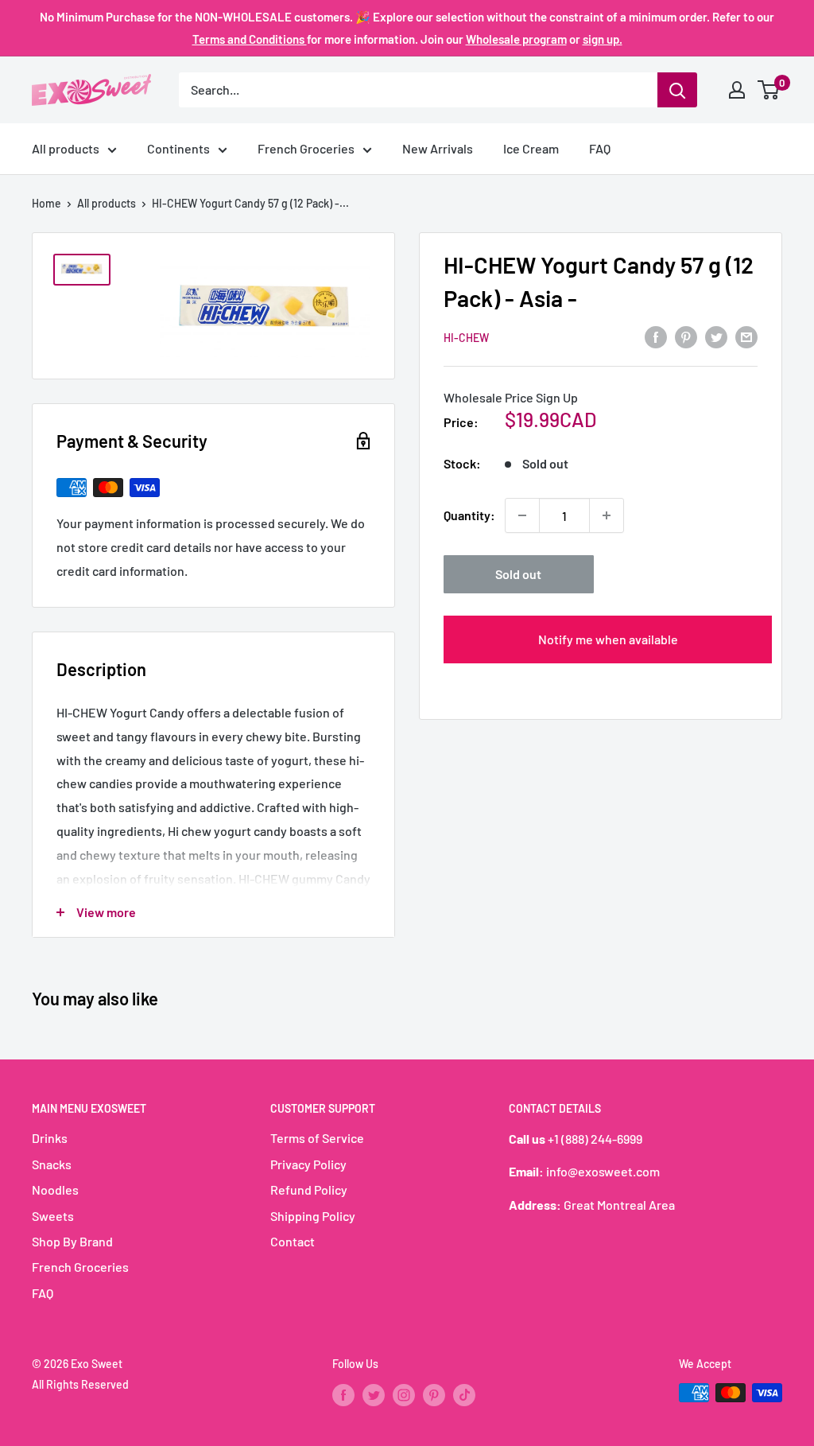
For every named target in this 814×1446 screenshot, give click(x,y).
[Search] (677, 89)
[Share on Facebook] (656, 336)
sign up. (602, 39)
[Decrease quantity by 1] (522, 515)
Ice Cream (531, 148)
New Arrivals (437, 148)
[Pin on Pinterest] (686, 336)
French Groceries (306, 148)
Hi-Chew (466, 337)
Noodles (55, 1189)
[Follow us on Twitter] (373, 1394)
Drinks (50, 1137)
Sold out (518, 573)
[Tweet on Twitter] (716, 336)
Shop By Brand (72, 1241)
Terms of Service (317, 1137)
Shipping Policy (312, 1215)
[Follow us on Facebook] (343, 1394)
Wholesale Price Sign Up (511, 397)
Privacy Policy (308, 1164)
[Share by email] (746, 336)
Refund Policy (308, 1189)
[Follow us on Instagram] (404, 1394)
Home (46, 203)
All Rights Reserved (80, 1384)
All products (65, 148)
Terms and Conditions (249, 39)
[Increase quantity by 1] (606, 515)
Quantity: (469, 515)
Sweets (53, 1215)
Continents (178, 148)
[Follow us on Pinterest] (434, 1394)
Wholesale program (516, 39)
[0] (769, 89)
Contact (292, 1241)
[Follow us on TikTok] (464, 1394)
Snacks (52, 1164)
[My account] (737, 90)
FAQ (599, 148)
